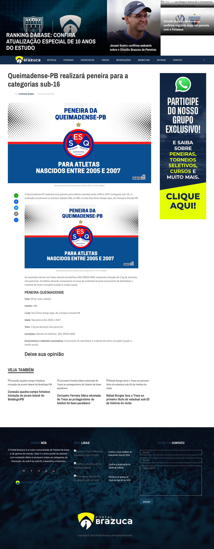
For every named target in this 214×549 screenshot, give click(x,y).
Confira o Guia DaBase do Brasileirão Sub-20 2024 (120, 453)
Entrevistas (87, 60)
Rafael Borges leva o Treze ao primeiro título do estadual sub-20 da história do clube (127, 399)
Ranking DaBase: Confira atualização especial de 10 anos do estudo (51, 41)
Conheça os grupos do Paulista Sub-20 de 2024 (120, 478)
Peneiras (68, 60)
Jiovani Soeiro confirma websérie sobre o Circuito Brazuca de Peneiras (133, 47)
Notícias (51, 60)
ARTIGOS (161, 60)
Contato (177, 60)
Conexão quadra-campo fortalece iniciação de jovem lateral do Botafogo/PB (29, 395)
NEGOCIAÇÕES (123, 60)
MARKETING (144, 60)
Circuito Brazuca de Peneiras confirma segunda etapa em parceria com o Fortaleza (186, 25)
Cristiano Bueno (26, 93)
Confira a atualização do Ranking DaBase (119, 466)
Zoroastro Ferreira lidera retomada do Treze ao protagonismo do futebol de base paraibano (79, 399)
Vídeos (105, 60)
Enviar (146, 501)
